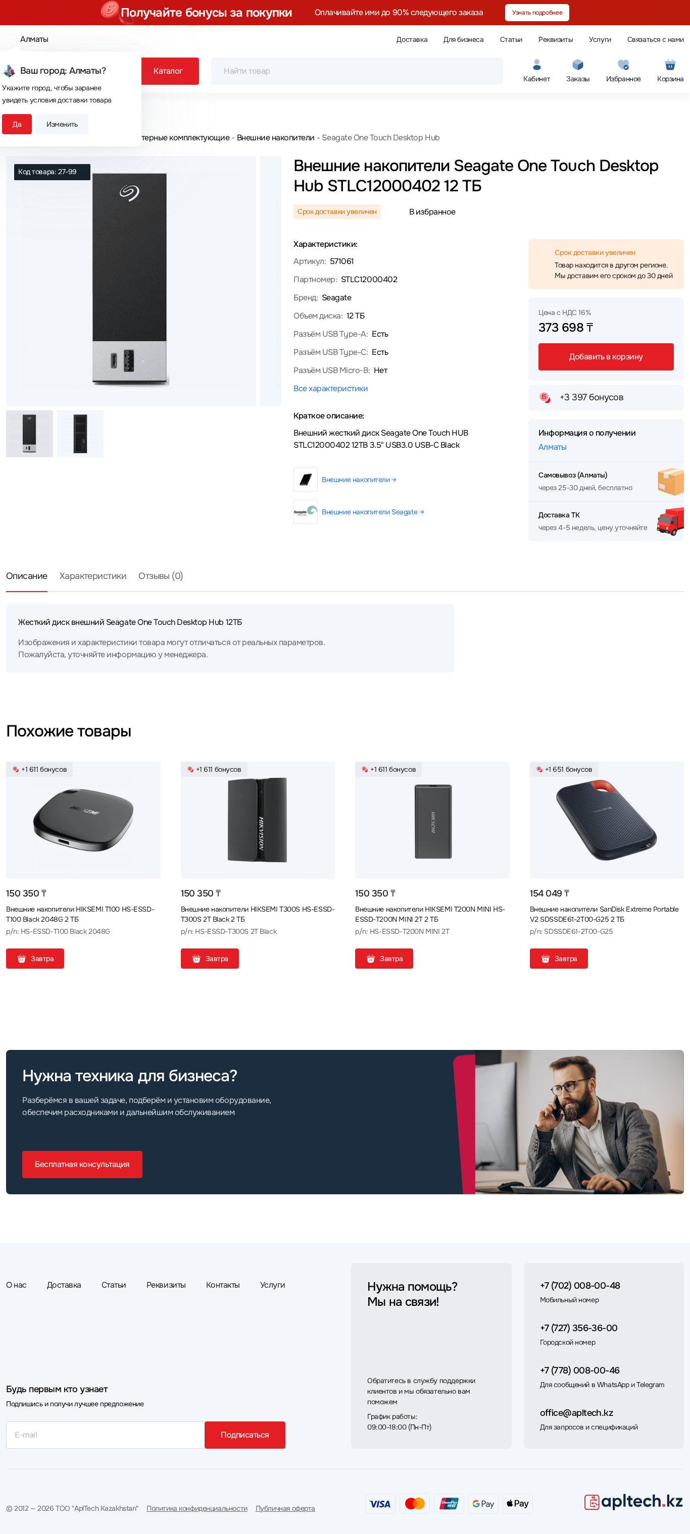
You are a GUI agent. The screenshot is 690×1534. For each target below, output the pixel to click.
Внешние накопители (276, 137)
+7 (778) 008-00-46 (580, 1370)
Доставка (412, 39)
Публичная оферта (285, 1508)
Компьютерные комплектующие (170, 137)
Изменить (62, 124)
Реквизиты (555, 39)
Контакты (223, 1285)
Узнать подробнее (537, 13)
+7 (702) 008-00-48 (580, 1285)
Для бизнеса (463, 39)
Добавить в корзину (606, 356)
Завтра (42, 958)
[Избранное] (149, 773)
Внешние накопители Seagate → (373, 511)
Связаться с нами (655, 39)
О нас (16, 1285)
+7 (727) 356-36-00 (579, 1328)
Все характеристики (330, 388)
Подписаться (245, 1435)
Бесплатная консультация (82, 1164)
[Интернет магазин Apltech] (633, 1502)
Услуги (600, 39)
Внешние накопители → (359, 479)
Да (17, 124)
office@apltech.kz (576, 1412)
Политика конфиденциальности (197, 1508)
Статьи (511, 39)
